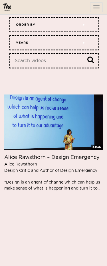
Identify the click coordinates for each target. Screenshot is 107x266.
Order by (25, 24)
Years (22, 42)
